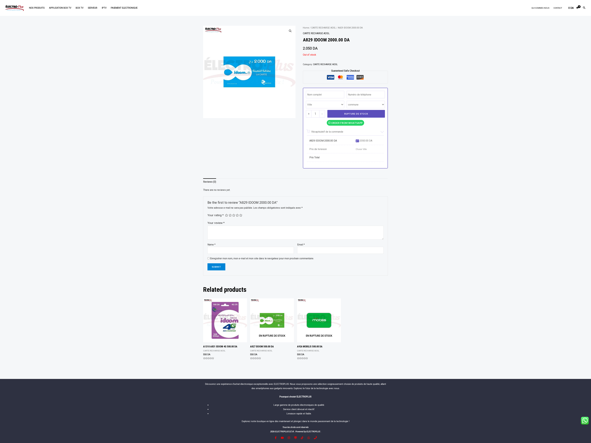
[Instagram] (288, 437)
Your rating (215, 215)
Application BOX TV (60, 8)
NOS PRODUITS (37, 8)
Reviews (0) (209, 181)
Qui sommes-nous (540, 8)
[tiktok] (302, 437)
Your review (216, 223)
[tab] (209, 181)
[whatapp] (308, 437)
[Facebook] (275, 437)
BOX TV (79, 8)
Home (306, 27)
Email (301, 244)
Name (211, 244)
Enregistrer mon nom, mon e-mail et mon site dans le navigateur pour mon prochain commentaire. (262, 258)
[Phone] (315, 437)
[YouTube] (282, 437)
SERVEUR (92, 8)
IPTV (104, 8)
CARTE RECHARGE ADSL (323, 27)
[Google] (295, 437)
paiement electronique (124, 8)
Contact (557, 8)
